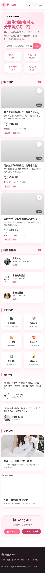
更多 (40, 82)
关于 (27, 559)
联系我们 (34, 559)
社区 (22, 559)
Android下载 (32, 531)
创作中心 (15, 559)
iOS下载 (14, 531)
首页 (3, 559)
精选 (8, 559)
